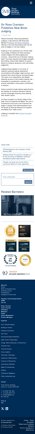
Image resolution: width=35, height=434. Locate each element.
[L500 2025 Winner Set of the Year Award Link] (24, 236)
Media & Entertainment (8, 367)
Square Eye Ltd (30, 430)
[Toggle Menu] (31, 3)
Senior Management (7, 315)
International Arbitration (8, 364)
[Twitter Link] (2, 408)
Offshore (3, 370)
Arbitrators (4, 310)
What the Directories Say (8, 289)
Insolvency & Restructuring (8, 358)
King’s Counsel (6, 306)
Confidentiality (5, 293)
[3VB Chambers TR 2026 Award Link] (10, 265)
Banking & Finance (6, 327)
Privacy (32, 420)
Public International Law (8, 376)
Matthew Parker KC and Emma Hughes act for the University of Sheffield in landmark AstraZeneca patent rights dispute (17, 156)
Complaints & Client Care (8, 294)
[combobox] (17, 177)
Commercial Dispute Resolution (10, 337)
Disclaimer (31, 426)
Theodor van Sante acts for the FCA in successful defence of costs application (16, 163)
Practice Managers (7, 317)
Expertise (4, 321)
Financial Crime (5, 346)
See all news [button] (28, 170)
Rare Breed (29, 428)
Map (2, 403)
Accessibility (30, 422)
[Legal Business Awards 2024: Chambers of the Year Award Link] (10, 236)
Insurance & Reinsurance (8, 361)
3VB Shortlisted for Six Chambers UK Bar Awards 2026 (16, 150)
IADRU (3, 300)
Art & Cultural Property (7, 324)
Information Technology (8, 355)
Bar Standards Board (6, 422)
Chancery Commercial (7, 331)
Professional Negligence (8, 373)
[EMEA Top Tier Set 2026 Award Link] (11, 251)
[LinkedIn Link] (7, 408)
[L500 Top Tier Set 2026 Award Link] (23, 251)
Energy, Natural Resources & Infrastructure (13, 343)
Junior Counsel (6, 308)
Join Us (3, 302)
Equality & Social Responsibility (11, 299)
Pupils (3, 313)
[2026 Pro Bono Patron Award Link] (25, 265)
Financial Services (6, 349)
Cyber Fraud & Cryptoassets (9, 340)
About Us (4, 285)
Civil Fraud (4, 334)
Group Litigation (5, 352)
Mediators (4, 311)
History (3, 287)
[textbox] (17, 176)
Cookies (26, 420)
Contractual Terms (6, 291)
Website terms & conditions (26, 424)
